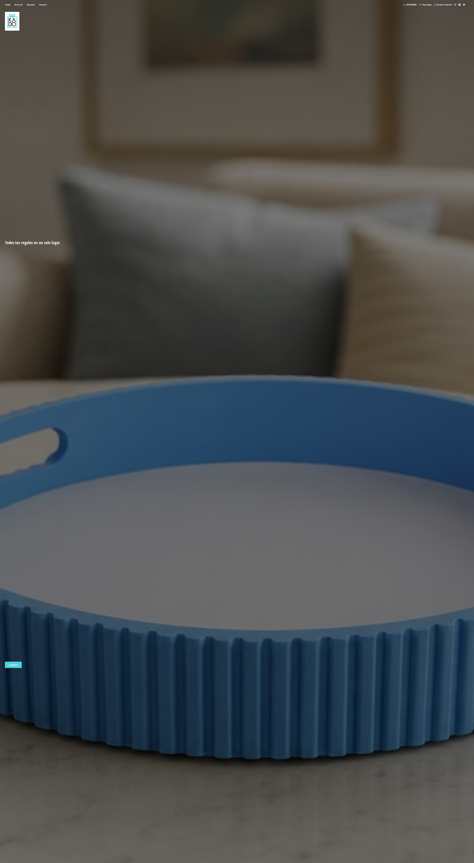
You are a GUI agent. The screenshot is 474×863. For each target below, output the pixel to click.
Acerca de (19, 4)
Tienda (7, 4)
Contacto (43, 4)
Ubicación (31, 4)
